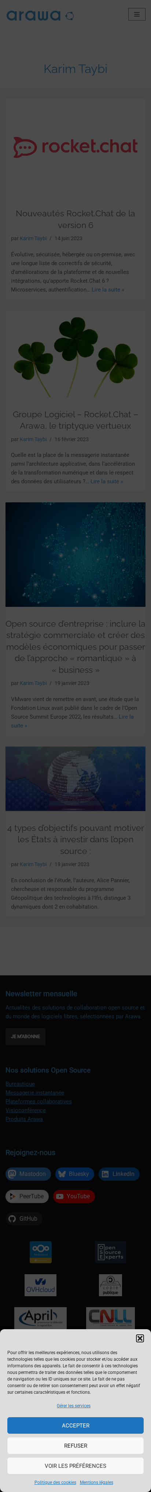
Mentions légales (96, 1482)
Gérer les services (74, 1405)
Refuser (75, 1445)
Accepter (75, 1425)
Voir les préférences (75, 1466)
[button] (140, 1338)
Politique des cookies (55, 1482)
